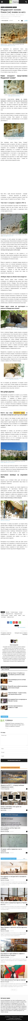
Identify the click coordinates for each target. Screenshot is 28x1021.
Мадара (2, 613)
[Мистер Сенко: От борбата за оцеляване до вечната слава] (4, 674)
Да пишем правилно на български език (10, 767)
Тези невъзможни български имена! (13, 980)
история (20, 612)
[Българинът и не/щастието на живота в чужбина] (14, 868)
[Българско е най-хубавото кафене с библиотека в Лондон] (14, 945)
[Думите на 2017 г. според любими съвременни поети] (14, 777)
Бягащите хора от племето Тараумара (21, 633)
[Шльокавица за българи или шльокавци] (14, 819)
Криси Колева (3, 810)
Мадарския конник (18, 613)
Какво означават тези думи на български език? (11, 807)
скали (23, 615)
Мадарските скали (9, 613)
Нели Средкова (5, 20)
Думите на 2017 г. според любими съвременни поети (12, 786)
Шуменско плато (10, 617)
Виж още (13, 989)
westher (4, 235)
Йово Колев (3, 904)
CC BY (14, 45)
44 (26, 852)
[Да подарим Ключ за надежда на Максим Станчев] (4, 701)
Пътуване (14, 7)
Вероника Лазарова (5, 831)
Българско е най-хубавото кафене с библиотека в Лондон (13, 954)
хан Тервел (3, 617)
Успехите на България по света (8, 858)
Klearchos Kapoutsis (4, 45)
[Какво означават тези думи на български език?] (14, 798)
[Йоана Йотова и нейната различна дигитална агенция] (4, 687)
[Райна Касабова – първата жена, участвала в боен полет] (4, 694)
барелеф (7, 612)
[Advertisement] (14, 177)
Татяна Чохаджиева (5, 788)
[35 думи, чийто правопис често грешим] (14, 841)
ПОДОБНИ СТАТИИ (5, 667)
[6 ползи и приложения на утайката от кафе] (4, 707)
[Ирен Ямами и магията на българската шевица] (14, 919)
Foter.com (10, 45)
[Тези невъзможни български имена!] (14, 971)
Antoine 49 (20, 378)
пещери (11, 615)
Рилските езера (19, 413)
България (2, 7)
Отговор (6, 728)
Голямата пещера (14, 612)
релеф (15, 615)
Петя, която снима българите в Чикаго (14, 903)
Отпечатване (22, 627)
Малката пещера (4, 615)
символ (19, 615)
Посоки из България (8, 7)
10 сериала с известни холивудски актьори (6, 633)
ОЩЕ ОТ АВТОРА (5, 669)
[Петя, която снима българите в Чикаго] (14, 894)
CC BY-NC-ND (16, 379)
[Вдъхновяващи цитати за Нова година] (4, 681)
